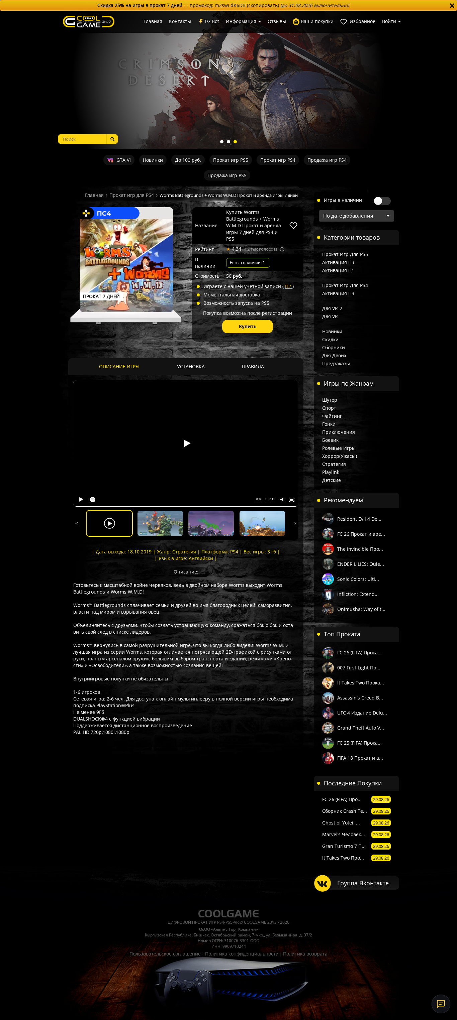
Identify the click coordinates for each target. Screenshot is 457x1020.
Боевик (330, 440)
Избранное (361, 21)
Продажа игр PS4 (327, 160)
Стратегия (334, 464)
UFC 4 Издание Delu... (362, 713)
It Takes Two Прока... (360, 682)
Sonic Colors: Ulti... (358, 579)
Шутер (329, 400)
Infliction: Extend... (358, 594)
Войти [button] (389, 21)
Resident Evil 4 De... (359, 519)
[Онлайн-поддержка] (441, 1004)
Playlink (330, 472)
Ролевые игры (339, 448)
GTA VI (123, 160)
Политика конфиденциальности (242, 953)
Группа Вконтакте (363, 883)
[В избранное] (293, 225)
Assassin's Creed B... (360, 697)
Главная (153, 21)
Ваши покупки (316, 21)
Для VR (330, 316)
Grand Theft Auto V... (360, 728)
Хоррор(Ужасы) (339, 456)
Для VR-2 (332, 308)
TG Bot (211, 21)
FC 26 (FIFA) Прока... (359, 652)
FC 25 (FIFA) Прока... (359, 743)
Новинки (153, 160)
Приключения (338, 432)
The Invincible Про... (360, 549)
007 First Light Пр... (358, 667)
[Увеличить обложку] (126, 265)
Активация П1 (338, 270)
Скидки (330, 339)
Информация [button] (242, 21)
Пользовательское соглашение (165, 953)
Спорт (329, 408)
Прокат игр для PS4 (131, 195)
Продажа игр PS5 (227, 175)
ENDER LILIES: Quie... (360, 564)
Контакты (180, 21)
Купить (248, 326)
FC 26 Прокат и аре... (361, 534)
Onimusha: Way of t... (361, 609)
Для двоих (334, 355)
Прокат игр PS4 (277, 160)
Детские (331, 480)
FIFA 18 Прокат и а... (360, 758)
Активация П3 (338, 262)
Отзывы (277, 21)
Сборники (333, 347)
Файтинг (332, 416)
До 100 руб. (188, 160)
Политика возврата (305, 953)
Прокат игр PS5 (230, 160)
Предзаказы (336, 363)
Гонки (329, 424)
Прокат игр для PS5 (345, 254)
